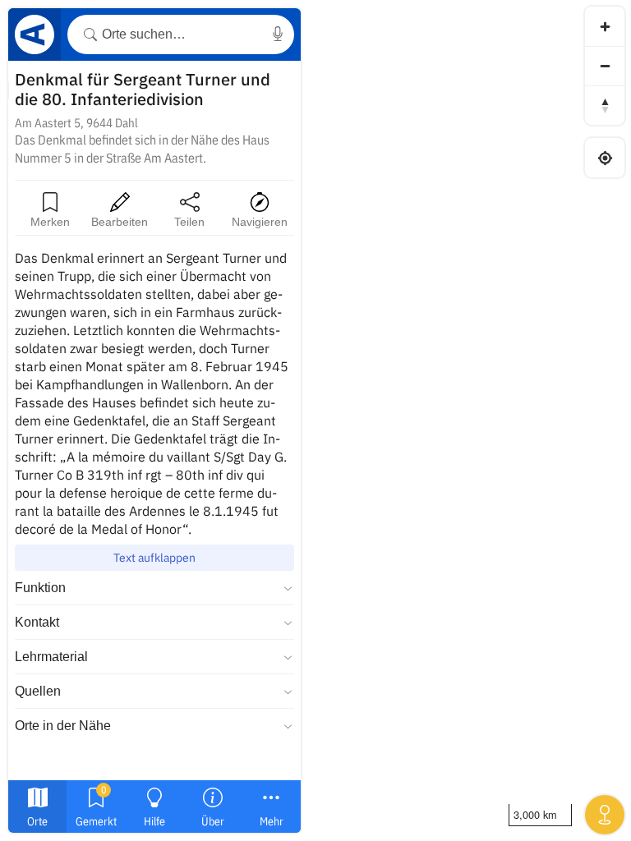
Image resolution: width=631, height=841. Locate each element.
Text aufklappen (154, 557)
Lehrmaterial (51, 657)
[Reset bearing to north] (604, 105)
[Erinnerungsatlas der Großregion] (34, 37)
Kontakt (37, 622)
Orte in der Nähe (63, 726)
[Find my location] (604, 157)
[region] (315, 420)
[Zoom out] (604, 65)
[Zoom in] (604, 26)
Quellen (38, 691)
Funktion (40, 588)
